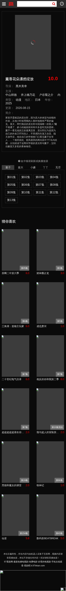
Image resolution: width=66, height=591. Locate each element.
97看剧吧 (11, 3)
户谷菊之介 (46, 94)
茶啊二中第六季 (10, 273)
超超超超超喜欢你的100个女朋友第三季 (14, 432)
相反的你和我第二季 (48, 379)
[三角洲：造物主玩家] (15, 303)
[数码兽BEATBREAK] (50, 515)
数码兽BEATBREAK (47, 538)
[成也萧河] (50, 303)
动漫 (18, 99)
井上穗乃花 (28, 94)
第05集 (11, 184)
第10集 (25, 192)
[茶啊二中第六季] (15, 250)
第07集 (40, 184)
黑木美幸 (21, 86)
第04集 (54, 177)
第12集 (54, 192)
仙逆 (4, 538)
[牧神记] (50, 462)
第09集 (11, 192)
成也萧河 (41, 326)
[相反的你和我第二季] (50, 356)
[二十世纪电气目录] (15, 356)
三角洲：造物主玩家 (13, 326)
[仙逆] (15, 515)
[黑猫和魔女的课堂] (15, 462)
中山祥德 (11, 94)
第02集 (25, 177)
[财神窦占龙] (50, 250)
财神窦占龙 (43, 273)
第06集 (25, 184)
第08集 (54, 184)
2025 (8, 103)
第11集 (40, 192)
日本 (38, 99)
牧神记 (40, 485)
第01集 (11, 177)
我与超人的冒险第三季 (49, 432)
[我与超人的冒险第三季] (50, 409)
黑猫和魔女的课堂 (11, 485)
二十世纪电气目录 (11, 379)
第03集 (40, 177)
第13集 (11, 199)
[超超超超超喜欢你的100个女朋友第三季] (15, 409)
